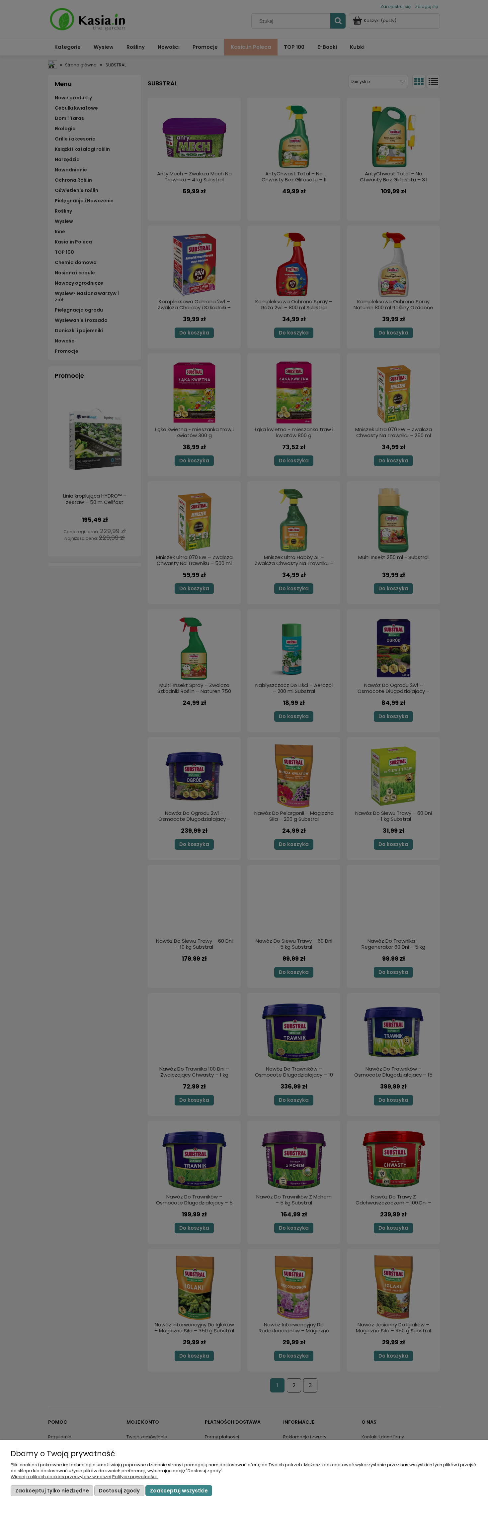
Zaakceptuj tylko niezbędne (52, 1490)
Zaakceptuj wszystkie (179, 1490)
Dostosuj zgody (119, 1490)
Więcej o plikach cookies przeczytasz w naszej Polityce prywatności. (84, 1477)
